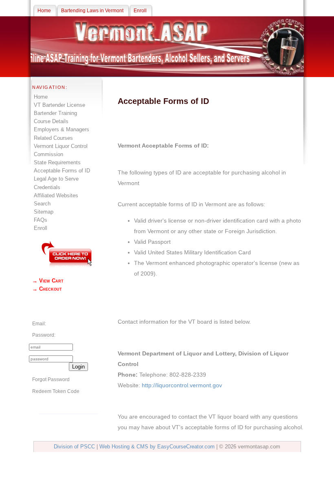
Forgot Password (51, 379)
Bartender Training (55, 113)
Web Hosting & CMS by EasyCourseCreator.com (157, 446)
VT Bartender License (59, 105)
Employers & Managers (61, 129)
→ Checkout (47, 289)
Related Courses (53, 138)
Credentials (47, 187)
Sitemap (43, 212)
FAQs (40, 220)
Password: (43, 335)
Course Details (51, 121)
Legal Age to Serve (56, 179)
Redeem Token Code (55, 391)
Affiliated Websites (56, 195)
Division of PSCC (74, 446)
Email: (39, 323)
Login (78, 367)
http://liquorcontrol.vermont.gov (182, 385)
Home (41, 97)
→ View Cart (48, 281)
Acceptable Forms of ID (62, 171)
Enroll (40, 228)
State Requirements (57, 162)
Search (42, 204)
